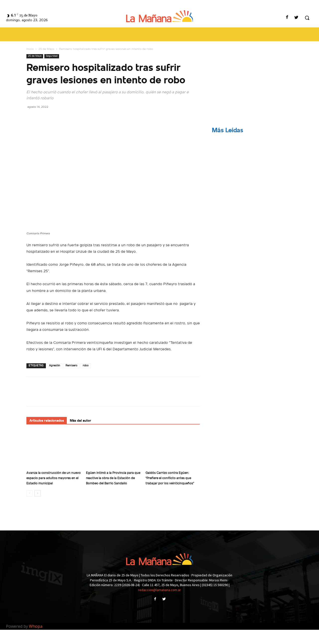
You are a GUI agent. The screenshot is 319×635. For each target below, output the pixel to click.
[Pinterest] (54, 118)
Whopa (35, 626)
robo (85, 365)
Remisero (71, 365)
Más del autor (80, 421)
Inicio (30, 49)
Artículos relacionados (46, 421)
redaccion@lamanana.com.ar (159, 590)
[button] (307, 18)
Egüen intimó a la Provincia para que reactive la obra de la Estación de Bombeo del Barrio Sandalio (113, 478)
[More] (77, 118)
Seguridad (52, 56)
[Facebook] (287, 17)
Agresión (54, 365)
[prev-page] (29, 493)
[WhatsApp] (66, 118)
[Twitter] (296, 17)
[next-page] (37, 493)
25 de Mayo (46, 49)
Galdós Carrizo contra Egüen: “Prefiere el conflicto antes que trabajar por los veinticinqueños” (170, 478)
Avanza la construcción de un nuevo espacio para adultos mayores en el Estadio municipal (53, 478)
